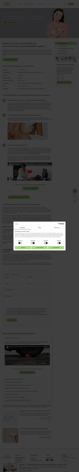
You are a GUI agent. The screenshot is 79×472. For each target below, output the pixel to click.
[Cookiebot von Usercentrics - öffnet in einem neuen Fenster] (59, 224)
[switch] (33, 243)
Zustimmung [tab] (22, 227)
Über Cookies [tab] (57, 227)
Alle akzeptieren (56, 247)
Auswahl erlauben (39, 247)
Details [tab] (39, 227)
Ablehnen (23, 247)
